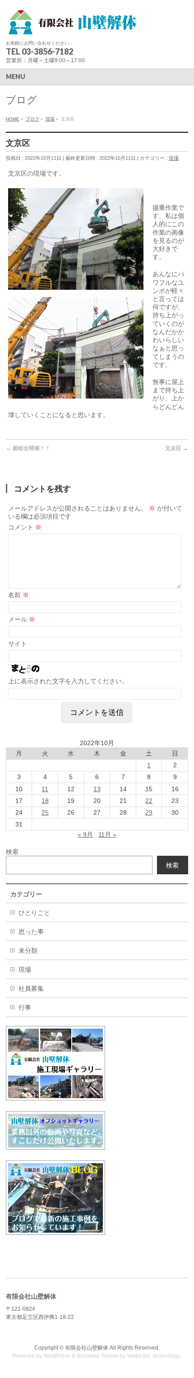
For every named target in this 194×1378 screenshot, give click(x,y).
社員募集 (31, 988)
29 (148, 812)
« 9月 (85, 834)
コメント (25, 527)
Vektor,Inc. (139, 1356)
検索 (12, 851)
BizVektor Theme (97, 1356)
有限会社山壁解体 (86, 1348)
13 (97, 789)
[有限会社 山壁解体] (73, 25)
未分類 (27, 950)
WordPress (56, 1356)
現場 (174, 158)
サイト (17, 643)
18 (45, 800)
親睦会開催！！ (28, 448)
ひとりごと (34, 912)
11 (45, 789)
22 (148, 800)
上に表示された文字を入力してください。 (68, 681)
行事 (24, 1007)
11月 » (107, 834)
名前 (18, 595)
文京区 (176, 448)
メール (21, 619)
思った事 (31, 931)
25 (45, 812)
